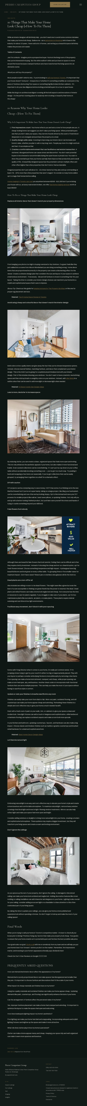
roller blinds (70, 378)
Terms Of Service (51, 1096)
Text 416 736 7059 (51, 1070)
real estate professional (53, 40)
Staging (7, 1094)
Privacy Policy (50, 1093)
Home (6, 12)
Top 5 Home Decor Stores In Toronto (32, 297)
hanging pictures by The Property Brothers (49, 288)
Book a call (30, 944)
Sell (6, 1091)
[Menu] (80, 4)
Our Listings (8, 1088)
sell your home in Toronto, (56, 78)
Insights (13, 12)
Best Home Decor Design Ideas (31, 735)
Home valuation (60, 4)
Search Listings (9, 1085)
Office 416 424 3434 (52, 1067)
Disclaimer (49, 1099)
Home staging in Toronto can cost (20, 181)
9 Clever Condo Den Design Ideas (31, 387)
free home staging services (59, 185)
